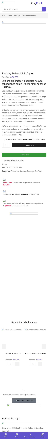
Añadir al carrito (30, 145)
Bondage (17, 16)
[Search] (44, 9)
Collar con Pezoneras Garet (35, 353)
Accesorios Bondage (29, 16)
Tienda (9, 16)
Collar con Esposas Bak (12, 353)
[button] (31, 3)
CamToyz (38, 171)
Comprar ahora (25, 154)
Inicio (3, 16)
